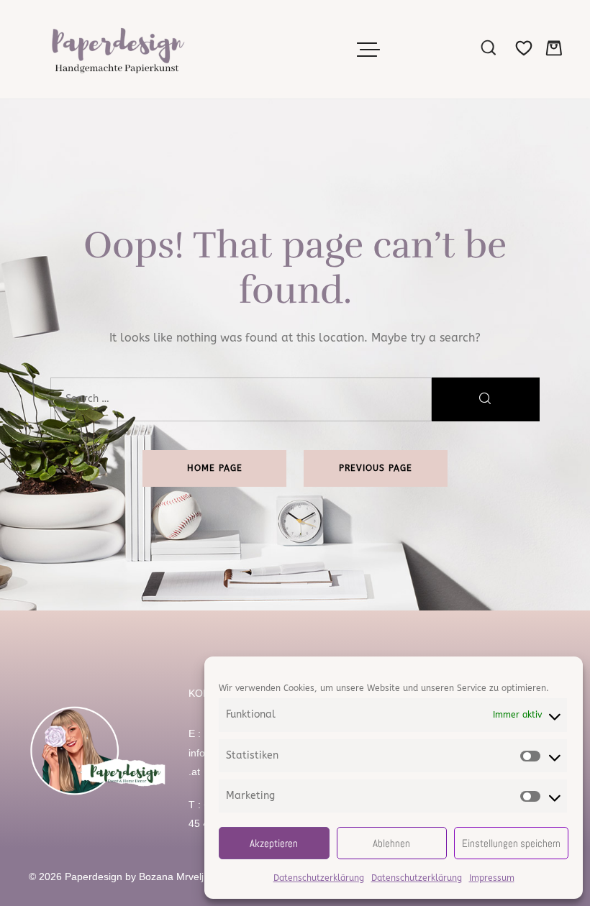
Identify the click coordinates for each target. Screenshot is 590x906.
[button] (370, 49)
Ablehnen (391, 843)
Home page (214, 468)
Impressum (491, 878)
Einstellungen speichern (511, 843)
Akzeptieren (274, 843)
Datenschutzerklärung (318, 878)
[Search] (486, 399)
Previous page (375, 468)
